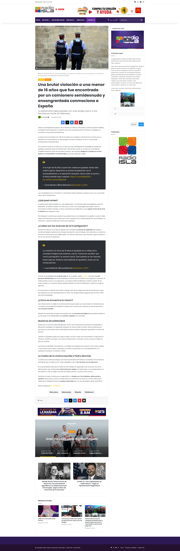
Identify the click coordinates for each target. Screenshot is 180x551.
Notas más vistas (58, 20)
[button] (127, 100)
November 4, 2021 (80, 268)
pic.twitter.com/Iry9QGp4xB (54, 180)
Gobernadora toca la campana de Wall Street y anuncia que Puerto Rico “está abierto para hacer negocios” (94, 522)
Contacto (91, 20)
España (78, 392)
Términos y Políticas (130, 547)
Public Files (141, 547)
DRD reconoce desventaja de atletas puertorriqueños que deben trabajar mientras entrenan (72, 440)
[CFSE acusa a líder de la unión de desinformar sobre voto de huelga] (72, 511)
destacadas (67, 392)
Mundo (52, 73)
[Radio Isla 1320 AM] (44, 9)
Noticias (45, 20)
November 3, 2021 (79, 185)
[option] (71, 438)
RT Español (44, 117)
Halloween (90, 392)
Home (41, 73)
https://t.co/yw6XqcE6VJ (80, 177)
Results (134, 124)
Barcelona (54, 392)
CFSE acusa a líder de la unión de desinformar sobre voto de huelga (72, 520)
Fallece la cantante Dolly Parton (46, 519)
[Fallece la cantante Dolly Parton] (48, 511)
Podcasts (70, 20)
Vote (141, 124)
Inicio (38, 20)
